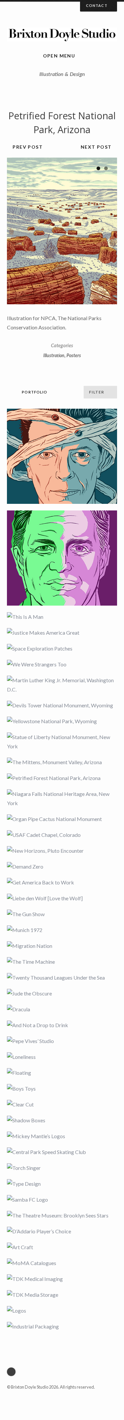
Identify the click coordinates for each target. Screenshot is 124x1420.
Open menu (59, 55)
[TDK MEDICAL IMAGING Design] (62, 1279)
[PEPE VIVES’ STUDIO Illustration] (62, 1041)
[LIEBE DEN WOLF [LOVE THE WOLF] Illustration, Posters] (62, 898)
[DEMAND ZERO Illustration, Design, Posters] (62, 866)
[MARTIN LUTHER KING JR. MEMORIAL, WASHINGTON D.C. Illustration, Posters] (62, 685)
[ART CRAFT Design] (62, 1247)
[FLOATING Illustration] (62, 1072)
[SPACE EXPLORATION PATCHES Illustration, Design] (62, 648)
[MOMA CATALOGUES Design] (62, 1263)
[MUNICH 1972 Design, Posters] (62, 930)
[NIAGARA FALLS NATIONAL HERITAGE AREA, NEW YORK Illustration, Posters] (62, 798)
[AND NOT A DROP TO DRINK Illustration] (62, 1025)
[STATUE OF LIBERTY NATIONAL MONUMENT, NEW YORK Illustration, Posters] (62, 741)
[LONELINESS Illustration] (62, 1057)
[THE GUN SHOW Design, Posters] (62, 914)
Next (105, 231)
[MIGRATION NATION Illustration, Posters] (62, 946)
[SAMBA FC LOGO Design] (62, 1199)
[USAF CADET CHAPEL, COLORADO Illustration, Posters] (62, 835)
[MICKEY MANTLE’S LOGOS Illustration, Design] (62, 1136)
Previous (18, 231)
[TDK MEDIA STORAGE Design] (62, 1294)
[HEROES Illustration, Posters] (62, 558)
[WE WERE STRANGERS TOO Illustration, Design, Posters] (62, 664)
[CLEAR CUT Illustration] (62, 1104)
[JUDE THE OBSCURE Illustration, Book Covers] (62, 993)
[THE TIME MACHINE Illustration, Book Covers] (62, 961)
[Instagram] (13, 1371)
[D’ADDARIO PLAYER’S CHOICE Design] (62, 1231)
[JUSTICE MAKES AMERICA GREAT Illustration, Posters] (62, 632)
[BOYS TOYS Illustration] (62, 1088)
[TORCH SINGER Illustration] (62, 1168)
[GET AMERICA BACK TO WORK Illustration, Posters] (62, 882)
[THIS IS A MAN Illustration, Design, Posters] (62, 616)
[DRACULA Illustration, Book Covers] (62, 1009)
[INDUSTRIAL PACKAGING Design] (62, 1326)
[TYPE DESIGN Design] (62, 1183)
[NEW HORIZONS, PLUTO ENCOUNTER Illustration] (62, 850)
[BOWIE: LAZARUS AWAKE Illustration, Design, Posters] (62, 456)
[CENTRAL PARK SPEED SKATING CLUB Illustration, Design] (62, 1152)
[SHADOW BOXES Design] (62, 1120)
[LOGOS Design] (62, 1310)
